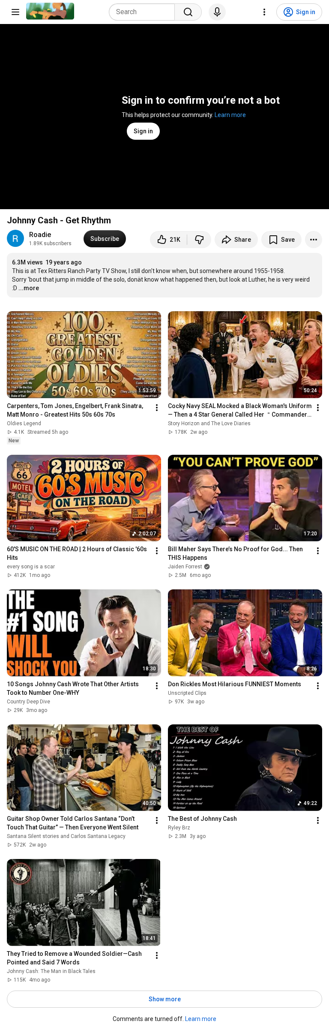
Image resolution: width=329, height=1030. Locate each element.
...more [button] (28, 288)
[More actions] (313, 239)
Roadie (40, 235)
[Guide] (15, 12)
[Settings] (264, 12)
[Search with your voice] (217, 12)
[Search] (188, 12)
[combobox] (144, 12)
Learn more (230, 114)
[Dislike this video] (199, 239)
